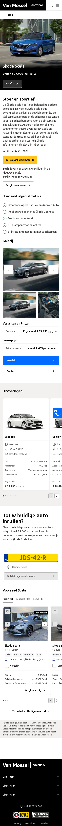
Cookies (44, 823)
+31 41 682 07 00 (33, 806)
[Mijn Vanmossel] (51, 5)
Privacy (17, 823)
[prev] (8, 269)
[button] (51, 5)
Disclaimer (30, 823)
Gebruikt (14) (23, 599)
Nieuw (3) (8, 599)
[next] (53, 269)
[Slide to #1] (19, 305)
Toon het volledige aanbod (29, 711)
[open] (57, 5)
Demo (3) (38, 599)
